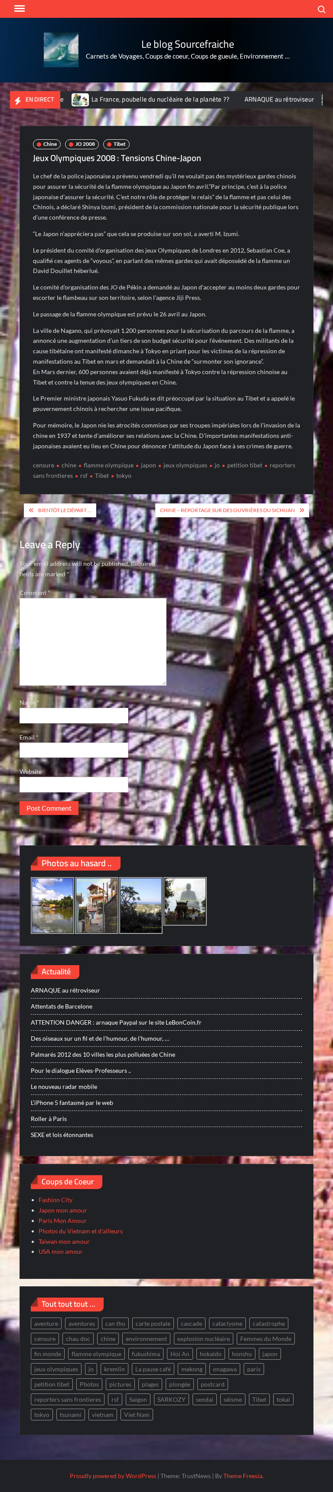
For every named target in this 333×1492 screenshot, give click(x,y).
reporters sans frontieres (67, 1399)
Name (29, 702)
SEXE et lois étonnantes (62, 1134)
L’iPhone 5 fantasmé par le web (72, 1102)
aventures (82, 1323)
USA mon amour (61, 1251)
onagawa (225, 1369)
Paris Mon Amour (63, 1220)
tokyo (123, 475)
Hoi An (179, 1353)
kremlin (114, 1369)
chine (69, 465)
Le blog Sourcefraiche (187, 44)
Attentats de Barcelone (61, 1006)
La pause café (153, 1369)
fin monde (47, 1353)
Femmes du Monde (265, 1338)
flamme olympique (109, 465)
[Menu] (18, 8)
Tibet (120, 144)
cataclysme (227, 1323)
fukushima (146, 1353)
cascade (191, 1323)
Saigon (138, 1399)
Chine (50, 144)
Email (29, 737)
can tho (115, 1323)
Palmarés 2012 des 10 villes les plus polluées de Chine (103, 1054)
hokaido (211, 1353)
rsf (84, 475)
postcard (213, 1384)
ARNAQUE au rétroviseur (253, 99)
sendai (204, 1399)
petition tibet (244, 465)
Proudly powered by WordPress (113, 1475)
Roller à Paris (49, 1118)
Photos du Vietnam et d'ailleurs (81, 1231)
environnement (146, 1338)
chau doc (78, 1338)
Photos (89, 1384)
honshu (242, 1353)
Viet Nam (137, 1414)
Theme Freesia (242, 1475)
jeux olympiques (185, 465)
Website (31, 771)
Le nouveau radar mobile (64, 1086)
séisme (233, 1399)
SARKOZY (171, 1399)
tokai (283, 1399)
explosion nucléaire (203, 1338)
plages (150, 1384)
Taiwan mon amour (64, 1241)
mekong (191, 1369)
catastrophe (269, 1323)
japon (148, 465)
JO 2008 (85, 144)
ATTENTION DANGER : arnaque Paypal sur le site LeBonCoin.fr (116, 1022)
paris (254, 1369)
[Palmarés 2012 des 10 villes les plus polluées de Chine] (305, 99)
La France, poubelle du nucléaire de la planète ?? (134, 99)
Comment (35, 592)
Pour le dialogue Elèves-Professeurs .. (81, 1070)
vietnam (103, 1414)
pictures (120, 1384)
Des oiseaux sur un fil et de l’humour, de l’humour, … (100, 1038)
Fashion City (55, 1199)
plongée (179, 1384)
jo (217, 465)
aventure (46, 1323)
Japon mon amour (63, 1210)
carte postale (153, 1323)
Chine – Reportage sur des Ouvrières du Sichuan (227, 510)
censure (43, 465)
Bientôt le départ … (64, 510)
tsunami (71, 1414)
